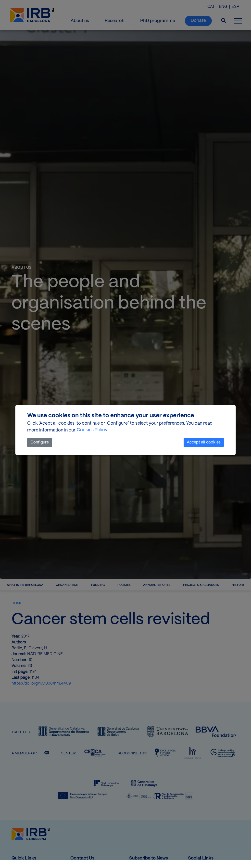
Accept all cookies (204, 442)
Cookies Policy (92, 430)
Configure (39, 442)
